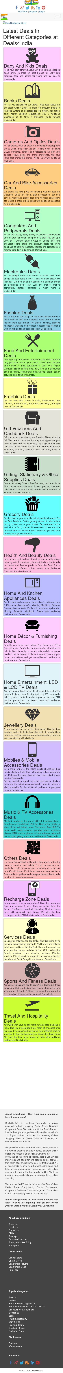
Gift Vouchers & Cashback (21, 1309)
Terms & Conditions (18, 1239)
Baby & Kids (14, 1321)
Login (42, 11)
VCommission (15, 1346)
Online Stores (15, 1260)
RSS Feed (14, 1269)
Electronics (14, 1312)
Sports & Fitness (16, 1327)
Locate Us (13, 1227)
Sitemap (13, 1236)
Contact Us (14, 1230)
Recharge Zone (16, 1330)
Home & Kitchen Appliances (22, 1303)
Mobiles (12, 1300)
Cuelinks (13, 1343)
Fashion (12, 1297)
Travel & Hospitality (18, 1318)
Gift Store (23, 11)
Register (33, 11)
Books (12, 1315)
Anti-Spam (14, 1245)
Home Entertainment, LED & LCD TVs (27, 1306)
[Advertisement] (31, 1077)
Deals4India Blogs (17, 1266)
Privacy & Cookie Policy (20, 1242)
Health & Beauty (16, 1324)
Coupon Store (15, 1257)
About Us (13, 1223)
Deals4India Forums (18, 1263)
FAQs (11, 1233)
